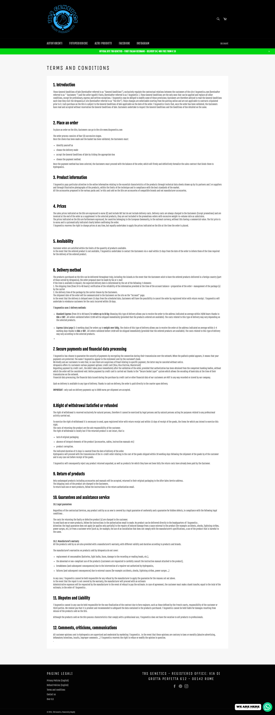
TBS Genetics (57, 712)
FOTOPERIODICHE (78, 43)
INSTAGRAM (143, 43)
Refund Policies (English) (57, 685)
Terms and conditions (56, 689)
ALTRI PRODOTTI (103, 43)
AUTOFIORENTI (54, 43)
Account (224, 43)
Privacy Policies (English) (58, 680)
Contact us (51, 694)
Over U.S (50, 699)
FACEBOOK (124, 43)
